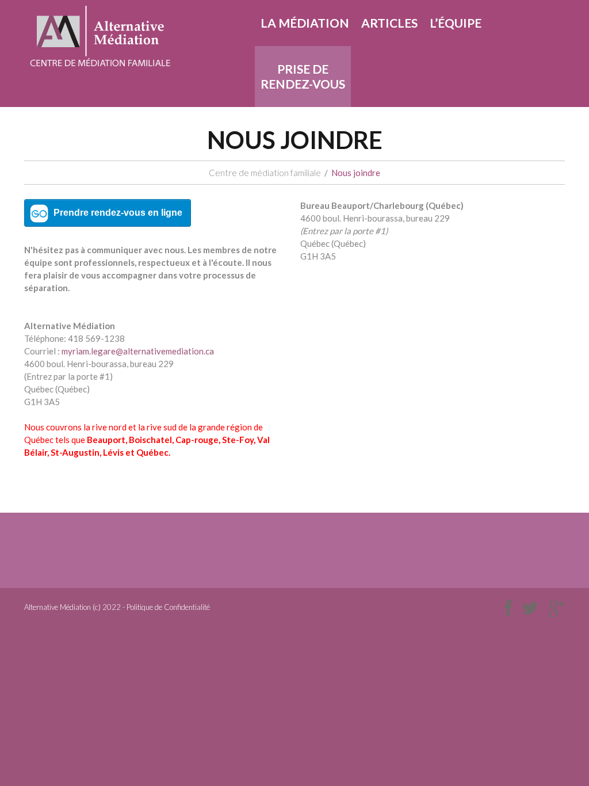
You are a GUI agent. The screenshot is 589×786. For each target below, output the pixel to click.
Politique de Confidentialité (168, 607)
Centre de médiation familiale (265, 172)
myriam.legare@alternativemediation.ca (138, 351)
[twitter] (530, 608)
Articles (389, 23)
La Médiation (305, 23)
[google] (556, 608)
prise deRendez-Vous (303, 76)
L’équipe (455, 23)
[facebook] (508, 608)
